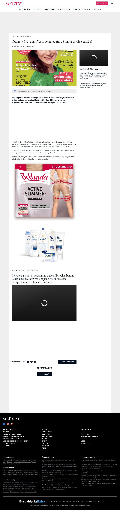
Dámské (68, 501)
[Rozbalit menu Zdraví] (79, 9)
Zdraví (75, 9)
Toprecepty (85, 443)
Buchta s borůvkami (8, 488)
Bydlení (96, 9)
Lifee (83, 441)
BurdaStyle (80, 501)
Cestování (9, 462)
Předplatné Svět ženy (12, 429)
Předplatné (101, 3)
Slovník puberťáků (17, 460)
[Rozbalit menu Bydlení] (100, 9)
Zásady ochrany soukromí (13, 436)
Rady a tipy (28, 36)
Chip (82, 438)
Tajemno (45, 445)
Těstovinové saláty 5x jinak (10, 482)
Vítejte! (12, 463)
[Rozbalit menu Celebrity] (41, 9)
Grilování (18, 463)
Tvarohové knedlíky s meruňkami (16, 484)
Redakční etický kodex (12, 434)
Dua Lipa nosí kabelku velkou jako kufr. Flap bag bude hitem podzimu (99, 464)
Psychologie (63, 9)
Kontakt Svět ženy (10, 432)
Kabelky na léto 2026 (18, 474)
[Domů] (14, 3)
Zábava (85, 9)
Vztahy (45, 429)
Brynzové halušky (30, 486)
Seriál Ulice (19, 472)
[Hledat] (112, 3)
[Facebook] (4, 424)
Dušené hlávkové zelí (8, 490)
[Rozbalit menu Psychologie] (69, 9)
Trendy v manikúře (8, 470)
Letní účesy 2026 (29, 474)
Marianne (85, 434)
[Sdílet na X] (31, 362)
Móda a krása (24, 9)
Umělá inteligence (28, 472)
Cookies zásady (9, 443)
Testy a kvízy (26, 460)
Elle (82, 432)
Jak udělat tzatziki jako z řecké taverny (25, 488)
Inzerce (6, 445)
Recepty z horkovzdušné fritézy (29, 492)
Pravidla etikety (7, 460)
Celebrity (37, 9)
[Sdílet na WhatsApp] (35, 362)
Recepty (45, 448)
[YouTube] (11, 424)
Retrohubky (50, 9)
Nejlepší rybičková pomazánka (16, 486)
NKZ (73, 501)
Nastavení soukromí (11, 438)
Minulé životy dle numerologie (22, 470)
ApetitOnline (86, 429)
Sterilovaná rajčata (23, 482)
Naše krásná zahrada (89, 436)
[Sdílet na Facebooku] (28, 362)
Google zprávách (46, 91)
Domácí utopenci (14, 492)
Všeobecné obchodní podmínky (15, 441)
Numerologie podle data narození (22, 462)
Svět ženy (62, 501)
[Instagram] (8, 424)
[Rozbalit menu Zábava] (89, 9)
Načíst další (44, 374)
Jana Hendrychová (19, 46)
